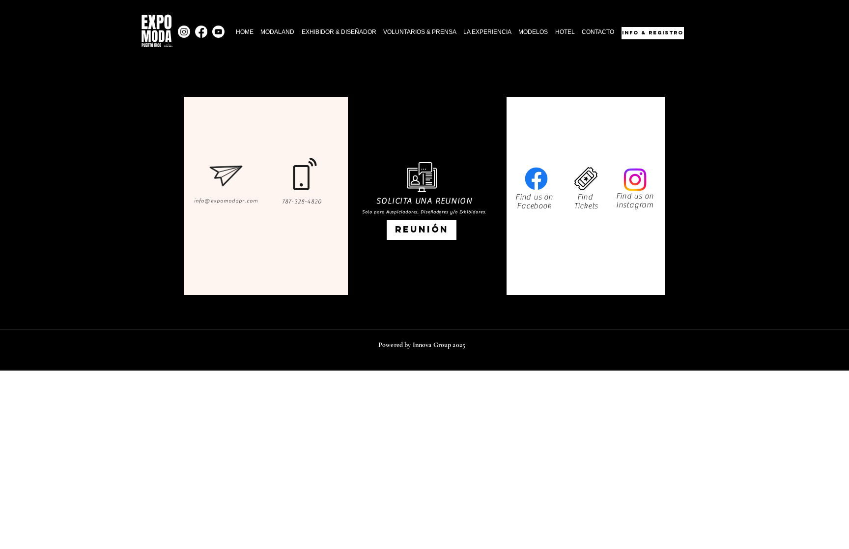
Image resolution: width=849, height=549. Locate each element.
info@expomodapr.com (226, 201)
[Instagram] (184, 32)
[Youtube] (218, 32)
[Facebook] (201, 32)
